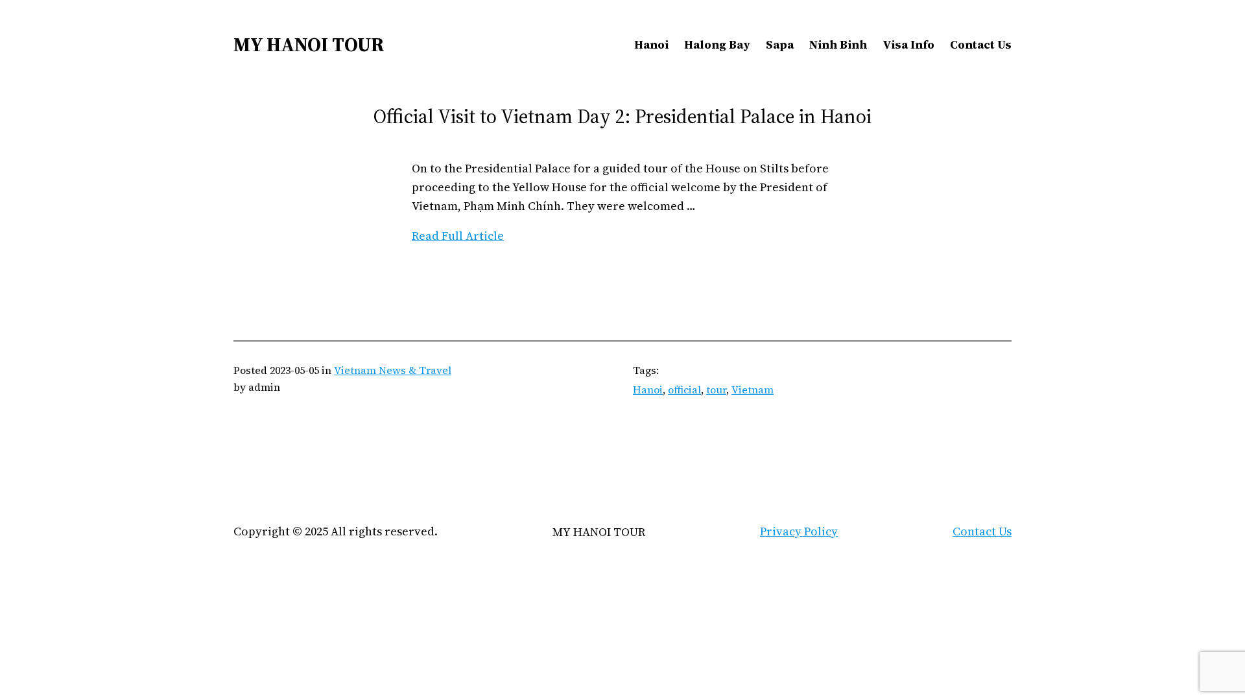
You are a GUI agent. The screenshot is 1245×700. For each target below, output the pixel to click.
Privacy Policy (799, 531)
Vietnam (752, 389)
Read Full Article (458, 236)
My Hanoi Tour (309, 44)
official (684, 389)
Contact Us (982, 531)
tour (716, 389)
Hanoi (648, 389)
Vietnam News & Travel (392, 370)
